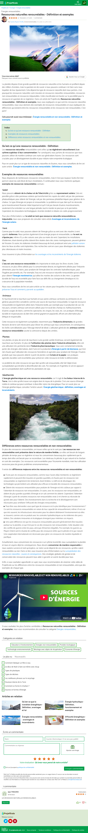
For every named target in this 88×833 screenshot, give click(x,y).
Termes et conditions (44, 830)
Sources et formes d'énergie (15, 689)
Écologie (12, 8)
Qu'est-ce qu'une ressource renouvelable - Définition (29, 130)
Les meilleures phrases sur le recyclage (19, 678)
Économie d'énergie (72, 649)
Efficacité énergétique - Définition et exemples (75, 718)
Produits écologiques (68, 644)
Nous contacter (31, 830)
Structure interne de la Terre (15, 682)
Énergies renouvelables (23, 8)
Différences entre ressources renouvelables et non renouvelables (34, 137)
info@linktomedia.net (75, 779)
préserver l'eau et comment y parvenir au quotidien (23, 289)
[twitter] (6, 821)
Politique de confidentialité (61, 830)
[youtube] (10, 821)
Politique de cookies (78, 830)
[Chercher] (84, 3)
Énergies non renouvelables (46, 644)
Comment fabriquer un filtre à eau (17, 662)
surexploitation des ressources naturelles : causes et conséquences (41, 552)
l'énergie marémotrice (22, 275)
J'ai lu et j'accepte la (20, 767)
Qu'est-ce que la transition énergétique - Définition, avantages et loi (32, 706)
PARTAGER (78, 4)
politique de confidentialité (26, 767)
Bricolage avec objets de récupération (48, 649)
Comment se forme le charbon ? (17, 686)
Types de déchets (11, 674)
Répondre (6, 802)
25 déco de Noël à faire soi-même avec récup (22, 666)
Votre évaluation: (27, 762)
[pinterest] (15, 821)
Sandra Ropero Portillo (17, 22)
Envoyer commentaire (74, 768)
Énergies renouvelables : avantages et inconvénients (32, 720)
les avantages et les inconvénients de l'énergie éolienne (58, 254)
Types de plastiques (12, 670)
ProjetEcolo (4, 8)
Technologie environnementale (19, 649)
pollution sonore (78, 243)
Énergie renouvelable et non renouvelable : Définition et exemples (42, 118)
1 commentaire (38, 18)
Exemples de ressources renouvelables (23, 134)
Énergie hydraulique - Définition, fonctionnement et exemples (74, 706)
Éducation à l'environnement (22, 644)
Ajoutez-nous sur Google (77, 77)
